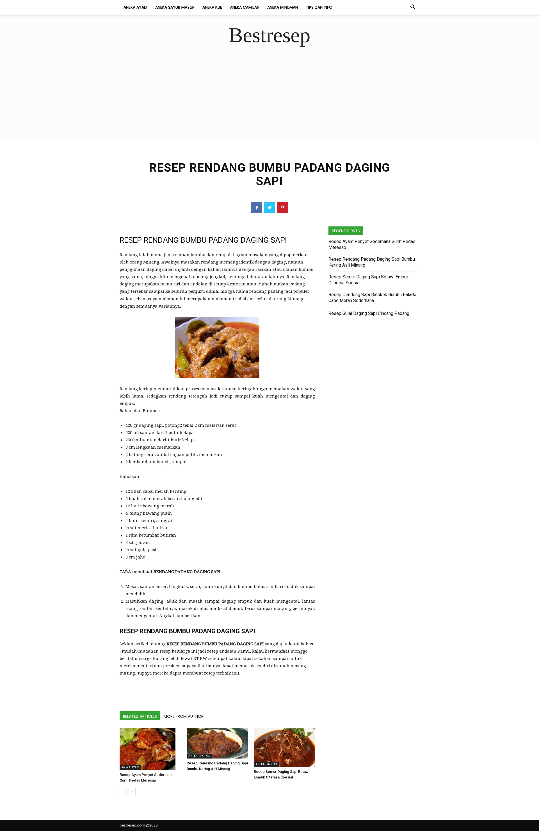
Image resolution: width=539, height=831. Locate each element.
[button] (412, 7)
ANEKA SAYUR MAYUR (175, 7)
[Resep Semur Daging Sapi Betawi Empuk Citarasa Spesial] (284, 747)
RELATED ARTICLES (140, 716)
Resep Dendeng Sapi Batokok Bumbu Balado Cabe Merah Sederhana (372, 297)
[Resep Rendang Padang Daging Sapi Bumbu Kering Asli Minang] (217, 743)
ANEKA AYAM (135, 7)
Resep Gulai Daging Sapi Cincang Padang (368, 313)
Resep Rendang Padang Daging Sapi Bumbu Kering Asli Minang (371, 262)
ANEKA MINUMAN (282, 7)
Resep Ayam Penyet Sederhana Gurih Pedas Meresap (371, 244)
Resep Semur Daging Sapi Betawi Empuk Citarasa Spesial (368, 279)
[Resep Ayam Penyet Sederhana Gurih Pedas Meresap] (150, 749)
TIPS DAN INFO (319, 7)
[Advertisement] (269, 101)
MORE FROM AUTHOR (184, 716)
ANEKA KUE (212, 7)
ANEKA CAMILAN (244, 7)
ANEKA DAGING (199, 756)
